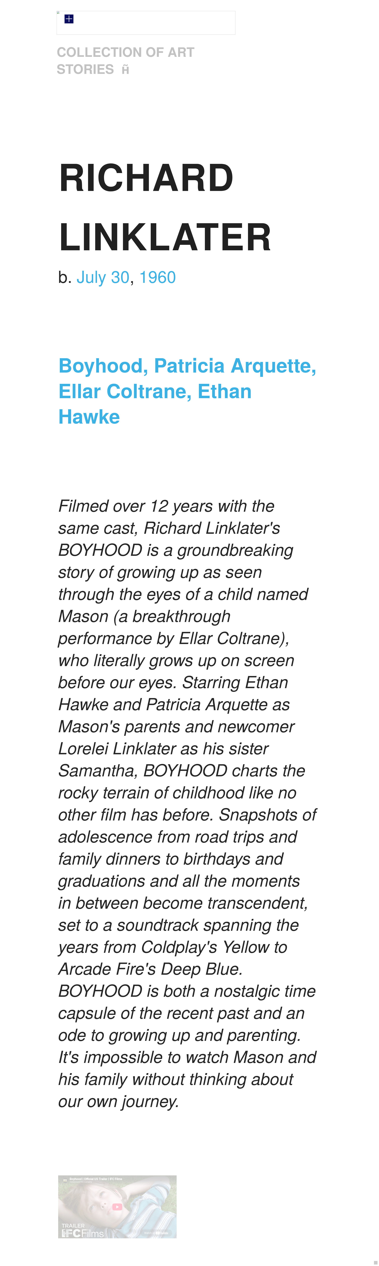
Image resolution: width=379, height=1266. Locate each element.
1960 (157, 276)
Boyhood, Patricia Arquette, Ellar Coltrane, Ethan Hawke (187, 390)
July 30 (103, 276)
